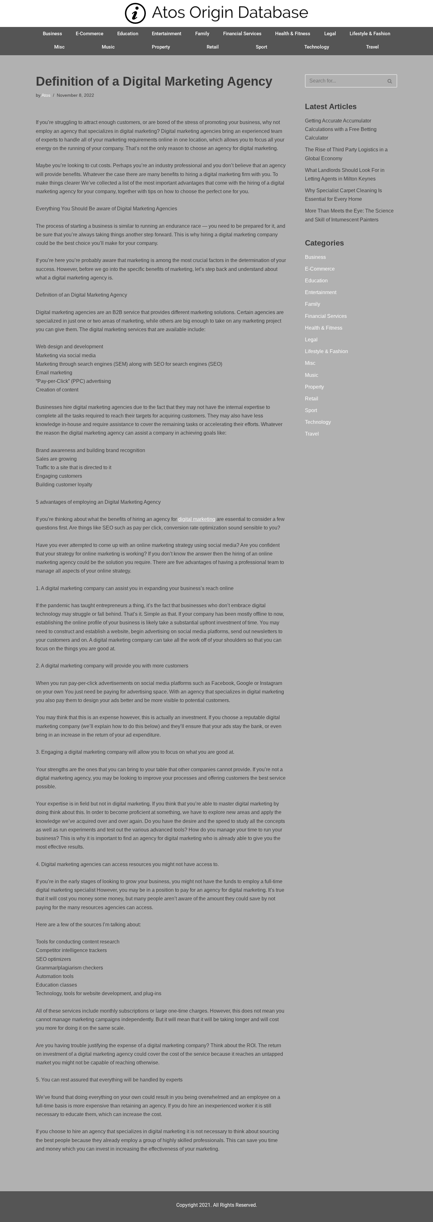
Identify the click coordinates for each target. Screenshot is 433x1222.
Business (52, 33)
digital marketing (196, 519)
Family (202, 33)
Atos (46, 95)
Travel (372, 47)
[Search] (390, 81)
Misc (59, 47)
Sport (261, 47)
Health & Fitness (292, 33)
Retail (213, 47)
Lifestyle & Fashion (370, 33)
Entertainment (166, 33)
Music (108, 47)
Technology (316, 47)
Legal (330, 33)
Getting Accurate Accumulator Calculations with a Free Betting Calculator (341, 129)
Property (161, 47)
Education (127, 33)
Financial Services (242, 33)
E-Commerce (89, 33)
